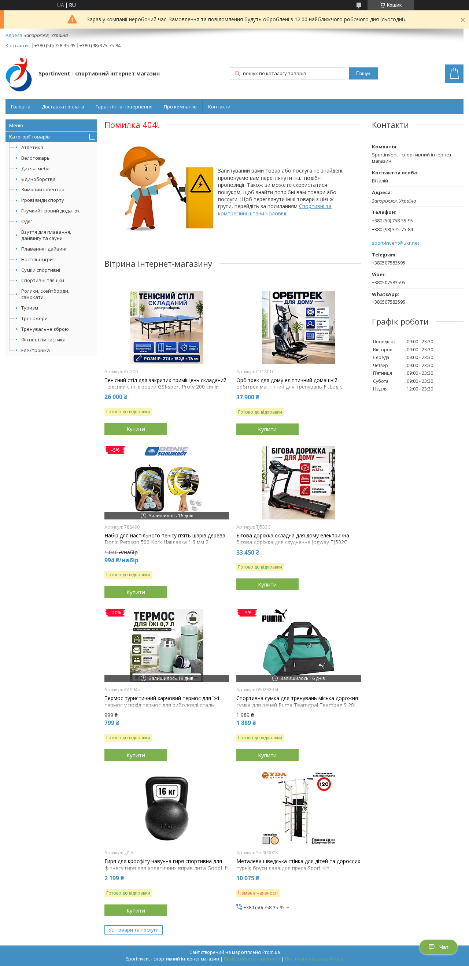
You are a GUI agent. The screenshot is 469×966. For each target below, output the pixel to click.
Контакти (219, 106)
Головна (20, 106)
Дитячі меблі (36, 168)
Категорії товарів (29, 136)
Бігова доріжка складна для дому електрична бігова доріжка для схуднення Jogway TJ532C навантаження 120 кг (292, 542)
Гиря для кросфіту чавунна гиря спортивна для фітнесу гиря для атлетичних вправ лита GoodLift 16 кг (166, 868)
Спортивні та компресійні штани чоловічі (275, 209)
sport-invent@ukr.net (395, 243)
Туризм (29, 307)
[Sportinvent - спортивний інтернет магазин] (18, 74)
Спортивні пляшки (42, 280)
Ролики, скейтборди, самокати (45, 294)
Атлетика (32, 147)
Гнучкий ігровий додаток (50, 210)
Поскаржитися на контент (252, 959)
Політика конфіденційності (314, 959)
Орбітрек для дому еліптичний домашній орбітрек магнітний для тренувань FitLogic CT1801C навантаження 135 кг (289, 387)
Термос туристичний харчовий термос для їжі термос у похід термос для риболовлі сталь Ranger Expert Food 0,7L (161, 705)
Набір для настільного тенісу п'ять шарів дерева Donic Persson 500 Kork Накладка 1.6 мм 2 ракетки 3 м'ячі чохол (164, 542)
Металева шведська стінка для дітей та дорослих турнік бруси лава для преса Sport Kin (298, 864)
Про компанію (180, 106)
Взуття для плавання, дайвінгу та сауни (46, 235)
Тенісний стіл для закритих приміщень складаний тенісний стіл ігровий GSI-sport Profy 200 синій (165, 383)
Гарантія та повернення (124, 106)
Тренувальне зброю (45, 329)
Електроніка (35, 350)
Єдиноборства (38, 179)
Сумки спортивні (40, 270)
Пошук (363, 73)
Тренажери (34, 318)
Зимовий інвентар (42, 189)
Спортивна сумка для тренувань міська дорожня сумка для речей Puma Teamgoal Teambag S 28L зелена (297, 705)
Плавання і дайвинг (44, 248)
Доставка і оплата (63, 106)
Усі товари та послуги (133, 929)
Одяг (26, 221)
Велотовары (36, 158)
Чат (443, 947)
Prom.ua (271, 952)
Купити (135, 428)
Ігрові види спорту (42, 200)
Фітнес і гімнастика (43, 339)
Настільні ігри (37, 259)
